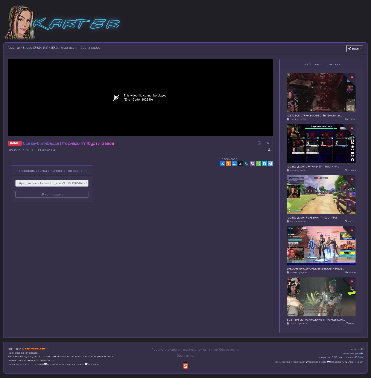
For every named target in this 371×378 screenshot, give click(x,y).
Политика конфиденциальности (65, 364)
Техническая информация (290, 361)
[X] (240, 163)
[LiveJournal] (246, 163)
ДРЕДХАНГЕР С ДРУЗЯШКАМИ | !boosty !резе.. (315, 268)
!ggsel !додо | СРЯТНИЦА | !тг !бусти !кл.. (313, 166)
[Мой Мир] (234, 163)
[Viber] (252, 163)
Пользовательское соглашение (26, 364)
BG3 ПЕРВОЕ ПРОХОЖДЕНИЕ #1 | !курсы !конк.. (316, 319)
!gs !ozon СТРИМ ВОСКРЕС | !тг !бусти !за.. (314, 115)
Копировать (53, 194)
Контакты (93, 364)
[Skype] (264, 163)
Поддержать (337, 361)
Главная (14, 47)
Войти (356, 48)
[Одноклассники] (228, 163)
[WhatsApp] (258, 163)
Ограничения (355, 361)
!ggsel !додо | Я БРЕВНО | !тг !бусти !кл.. (312, 217)
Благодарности (318, 361)
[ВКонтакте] (222, 163)
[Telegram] (270, 163)
